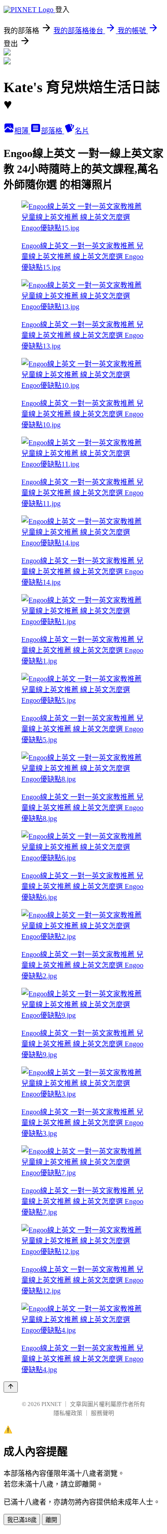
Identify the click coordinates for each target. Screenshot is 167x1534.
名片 (82, 131)
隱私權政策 (67, 1413)
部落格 (52, 131)
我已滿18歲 (22, 1520)
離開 (51, 1520)
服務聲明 (102, 1413)
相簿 (22, 131)
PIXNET (51, 1404)
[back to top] (11, 1387)
